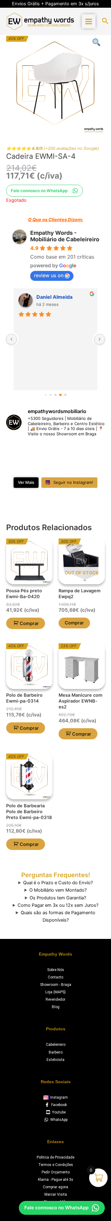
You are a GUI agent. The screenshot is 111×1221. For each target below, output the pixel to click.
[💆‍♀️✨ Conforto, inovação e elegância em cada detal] (17, 450)
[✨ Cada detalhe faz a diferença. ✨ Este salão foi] (94, 450)
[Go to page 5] (61, 395)
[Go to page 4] (55, 395)
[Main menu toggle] (89, 21)
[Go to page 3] (51, 395)
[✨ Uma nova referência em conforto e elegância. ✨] (43, 466)
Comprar (74, 623)
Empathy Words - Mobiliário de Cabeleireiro (64, 236)
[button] (105, 21)
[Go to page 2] (45, 395)
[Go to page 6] (65, 395)
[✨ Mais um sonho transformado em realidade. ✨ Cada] (17, 466)
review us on (49, 275)
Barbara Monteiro (57, 297)
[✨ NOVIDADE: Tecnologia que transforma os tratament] (68, 450)
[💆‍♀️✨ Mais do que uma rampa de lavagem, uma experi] (43, 450)
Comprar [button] (29, 623)
